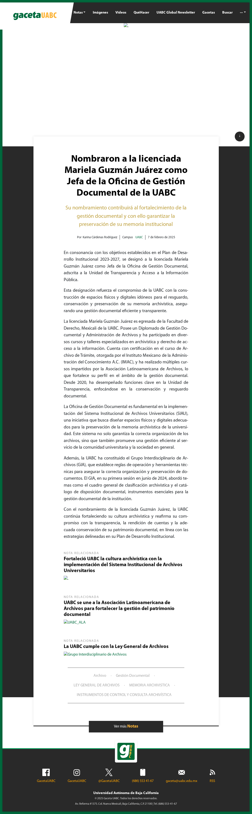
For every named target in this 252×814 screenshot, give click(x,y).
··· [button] (241, 13)
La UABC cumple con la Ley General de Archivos (116, 646)
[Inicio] (34, 16)
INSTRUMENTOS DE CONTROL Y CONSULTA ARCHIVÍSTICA (124, 695)
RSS (212, 781)
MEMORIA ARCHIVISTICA (149, 685)
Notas (78, 13)
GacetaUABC (46, 781)
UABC (139, 237)
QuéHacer (141, 13)
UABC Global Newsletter (176, 13)
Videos (120, 13)
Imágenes (100, 13)
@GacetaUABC (109, 781)
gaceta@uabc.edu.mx (181, 781)
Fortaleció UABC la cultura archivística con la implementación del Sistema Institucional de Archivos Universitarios (123, 565)
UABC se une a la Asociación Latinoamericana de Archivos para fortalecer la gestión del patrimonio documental (119, 608)
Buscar (227, 13)
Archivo (100, 676)
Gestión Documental (133, 676)
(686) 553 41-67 (143, 781)
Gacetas (208, 13)
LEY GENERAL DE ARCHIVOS (97, 685)
